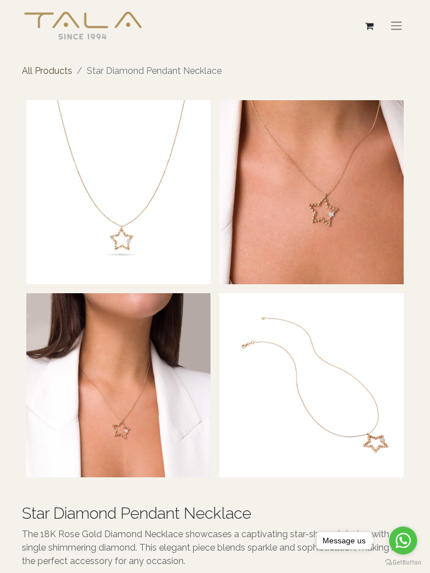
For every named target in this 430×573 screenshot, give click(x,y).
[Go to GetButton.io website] (403, 561)
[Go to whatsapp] (403, 541)
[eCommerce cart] (369, 26)
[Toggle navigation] (396, 25)
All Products (47, 70)
